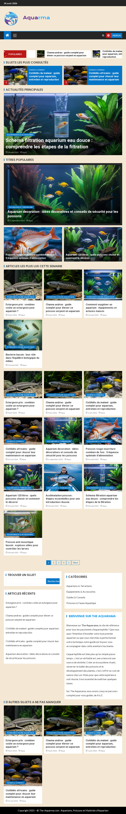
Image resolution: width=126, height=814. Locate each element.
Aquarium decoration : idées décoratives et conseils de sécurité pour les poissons (62, 452)
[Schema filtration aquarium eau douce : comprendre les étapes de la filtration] (103, 477)
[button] (15, 35)
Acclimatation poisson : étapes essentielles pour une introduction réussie (63, 499)
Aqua (24, 152)
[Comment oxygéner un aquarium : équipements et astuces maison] (103, 285)
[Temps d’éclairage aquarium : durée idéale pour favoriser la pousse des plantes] (75, 75)
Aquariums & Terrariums (21, 207)
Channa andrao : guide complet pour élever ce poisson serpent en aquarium (63, 308)
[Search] (103, 35)
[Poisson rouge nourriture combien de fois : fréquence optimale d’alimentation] (33, 244)
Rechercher (54, 581)
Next (75, 562)
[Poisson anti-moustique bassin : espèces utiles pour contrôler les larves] (63, 124)
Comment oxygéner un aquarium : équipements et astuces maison (101, 308)
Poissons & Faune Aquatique (20, 297)
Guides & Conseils (37, 70)
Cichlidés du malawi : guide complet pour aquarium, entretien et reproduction (101, 406)
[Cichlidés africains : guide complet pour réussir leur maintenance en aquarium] (15, 75)
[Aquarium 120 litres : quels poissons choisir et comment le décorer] (93, 244)
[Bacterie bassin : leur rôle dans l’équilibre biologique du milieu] (23, 335)
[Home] (7, 35)
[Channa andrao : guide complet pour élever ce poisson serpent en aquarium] (63, 285)
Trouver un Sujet (22, 574)
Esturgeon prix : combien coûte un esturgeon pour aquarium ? (20, 308)
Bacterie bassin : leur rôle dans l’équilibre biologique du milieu (22, 358)
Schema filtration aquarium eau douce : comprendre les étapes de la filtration (102, 499)
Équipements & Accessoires (20, 135)
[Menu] (15, 35)
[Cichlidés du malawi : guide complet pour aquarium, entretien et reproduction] (103, 384)
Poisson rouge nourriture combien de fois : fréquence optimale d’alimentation (102, 452)
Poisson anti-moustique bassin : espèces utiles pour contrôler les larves (22, 545)
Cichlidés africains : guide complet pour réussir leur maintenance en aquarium (44, 76)
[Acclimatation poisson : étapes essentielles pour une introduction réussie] (63, 477)
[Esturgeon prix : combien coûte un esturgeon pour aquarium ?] (23, 285)
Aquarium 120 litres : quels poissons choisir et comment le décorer (23, 499)
